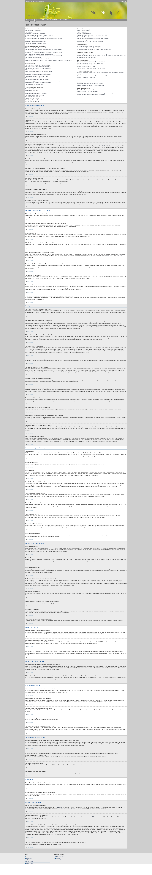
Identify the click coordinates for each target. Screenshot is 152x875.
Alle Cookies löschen (61, 860)
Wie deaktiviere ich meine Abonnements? (87, 79)
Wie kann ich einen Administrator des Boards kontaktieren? (91, 94)
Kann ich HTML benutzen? (31, 90)
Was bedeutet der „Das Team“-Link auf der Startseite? (90, 41)
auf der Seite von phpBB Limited (67, 808)
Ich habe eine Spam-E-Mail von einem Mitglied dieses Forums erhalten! (94, 49)
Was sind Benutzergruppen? (84, 33)
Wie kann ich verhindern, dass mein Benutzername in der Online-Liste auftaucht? (44, 49)
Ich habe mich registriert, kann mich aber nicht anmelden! (39, 35)
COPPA (104, 146)
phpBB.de (120, 255)
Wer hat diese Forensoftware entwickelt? (86, 89)
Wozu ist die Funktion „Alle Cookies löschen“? (36, 43)
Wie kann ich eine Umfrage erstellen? (34, 70)
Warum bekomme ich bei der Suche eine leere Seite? (90, 65)
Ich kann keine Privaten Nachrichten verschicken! (89, 46)
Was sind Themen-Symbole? (32, 101)
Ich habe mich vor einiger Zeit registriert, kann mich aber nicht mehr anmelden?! (44, 38)
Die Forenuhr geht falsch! (31, 51)
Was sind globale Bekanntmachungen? (34, 95)
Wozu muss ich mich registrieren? (33, 30)
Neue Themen (29, 861)
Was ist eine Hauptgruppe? (83, 40)
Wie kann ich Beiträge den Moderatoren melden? (37, 79)
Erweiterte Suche (60, 856)
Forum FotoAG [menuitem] (29, 19)
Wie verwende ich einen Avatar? (33, 57)
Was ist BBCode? (29, 88)
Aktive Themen (30, 863)
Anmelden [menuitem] (123, 1)
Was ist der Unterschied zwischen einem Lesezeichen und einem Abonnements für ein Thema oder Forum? (100, 73)
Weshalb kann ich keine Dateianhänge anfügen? (37, 76)
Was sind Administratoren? (83, 30)
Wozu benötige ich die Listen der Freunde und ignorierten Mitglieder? (93, 54)
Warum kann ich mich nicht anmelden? (34, 37)
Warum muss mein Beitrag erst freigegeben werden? (38, 82)
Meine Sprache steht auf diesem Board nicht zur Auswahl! (39, 54)
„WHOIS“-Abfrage (32, 828)
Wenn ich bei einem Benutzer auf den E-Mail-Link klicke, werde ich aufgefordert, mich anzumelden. (49, 60)
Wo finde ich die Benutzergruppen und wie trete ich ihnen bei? (92, 35)
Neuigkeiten (29, 858)
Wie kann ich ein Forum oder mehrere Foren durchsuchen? (91, 61)
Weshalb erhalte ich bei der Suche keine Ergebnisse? (90, 63)
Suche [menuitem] (42, 19)
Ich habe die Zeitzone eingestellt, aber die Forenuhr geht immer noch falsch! (43, 52)
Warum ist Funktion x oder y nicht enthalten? (87, 91)
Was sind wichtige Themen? (32, 98)
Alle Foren (28, 860)
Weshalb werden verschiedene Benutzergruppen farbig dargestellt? (93, 38)
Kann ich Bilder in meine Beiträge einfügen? (36, 93)
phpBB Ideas (94, 817)
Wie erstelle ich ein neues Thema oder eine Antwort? (38, 65)
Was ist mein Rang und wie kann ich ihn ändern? (37, 59)
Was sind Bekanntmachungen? (32, 96)
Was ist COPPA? (29, 32)
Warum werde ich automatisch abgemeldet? (35, 41)
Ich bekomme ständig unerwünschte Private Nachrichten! (90, 47)
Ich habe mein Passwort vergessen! (33, 40)
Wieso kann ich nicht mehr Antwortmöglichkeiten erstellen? (39, 71)
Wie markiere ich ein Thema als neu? (34, 84)
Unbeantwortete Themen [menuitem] (52, 19)
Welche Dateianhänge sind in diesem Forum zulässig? (90, 83)
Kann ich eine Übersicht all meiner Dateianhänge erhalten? (91, 85)
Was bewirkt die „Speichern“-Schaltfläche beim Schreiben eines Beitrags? (43, 81)
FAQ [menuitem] (37, 19)
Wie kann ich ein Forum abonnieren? (86, 77)
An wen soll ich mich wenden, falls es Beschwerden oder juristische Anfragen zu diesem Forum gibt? (101, 93)
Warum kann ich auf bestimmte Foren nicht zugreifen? (38, 74)
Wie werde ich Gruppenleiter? (84, 37)
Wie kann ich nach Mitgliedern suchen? (86, 66)
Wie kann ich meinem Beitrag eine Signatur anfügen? (38, 68)
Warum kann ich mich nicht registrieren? (35, 33)
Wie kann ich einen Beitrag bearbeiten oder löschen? (38, 66)
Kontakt (58, 858)
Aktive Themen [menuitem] (63, 19)
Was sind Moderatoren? (82, 32)
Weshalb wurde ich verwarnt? (32, 77)
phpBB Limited (109, 255)
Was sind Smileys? (29, 92)
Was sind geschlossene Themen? (33, 100)
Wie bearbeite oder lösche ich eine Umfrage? (36, 73)
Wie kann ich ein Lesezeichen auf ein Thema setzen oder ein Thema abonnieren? (96, 76)
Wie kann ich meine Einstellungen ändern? (35, 47)
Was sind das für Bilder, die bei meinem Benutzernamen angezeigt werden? (43, 55)
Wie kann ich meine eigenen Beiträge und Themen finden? (91, 68)
